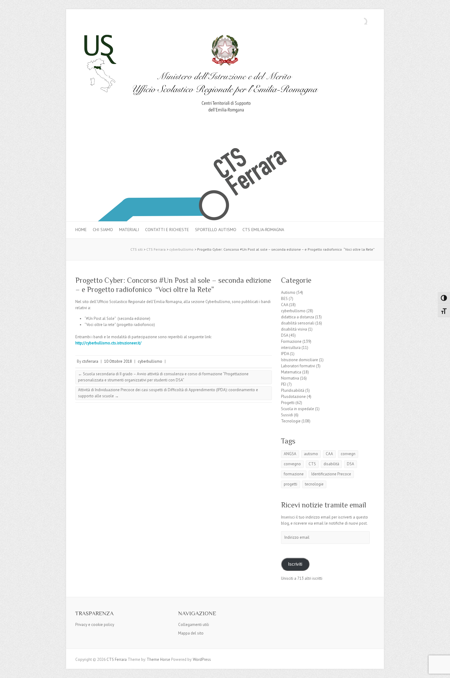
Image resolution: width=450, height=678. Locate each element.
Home (81, 229)
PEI (283, 384)
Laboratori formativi (298, 366)
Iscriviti (295, 564)
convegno (292, 463)
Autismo (288, 292)
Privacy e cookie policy (94, 624)
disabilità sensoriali (297, 323)
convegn (348, 453)
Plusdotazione (293, 396)
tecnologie (314, 484)
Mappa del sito (191, 633)
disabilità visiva (294, 329)
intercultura (291, 347)
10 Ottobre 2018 (118, 361)
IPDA (285, 353)
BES (284, 298)
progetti (290, 484)
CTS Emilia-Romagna (263, 229)
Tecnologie (291, 421)
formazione (294, 474)
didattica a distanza (297, 317)
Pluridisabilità (292, 390)
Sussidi (287, 415)
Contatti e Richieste (167, 229)
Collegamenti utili (193, 624)
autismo (311, 453)
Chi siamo (103, 229)
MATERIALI (129, 229)
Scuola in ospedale (297, 408)
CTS (312, 463)
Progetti (287, 402)
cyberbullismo (150, 361)
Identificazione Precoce (331, 474)
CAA (284, 304)
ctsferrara (90, 361)
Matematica (291, 372)
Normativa (290, 378)
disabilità (331, 463)
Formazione (291, 341)
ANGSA (290, 453)
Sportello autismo (215, 229)
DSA (284, 335)
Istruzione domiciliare (299, 359)
